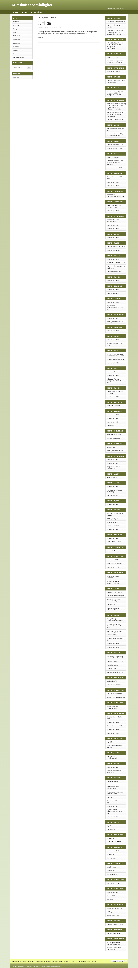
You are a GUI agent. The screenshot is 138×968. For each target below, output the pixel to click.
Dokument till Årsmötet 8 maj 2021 (115, 514)
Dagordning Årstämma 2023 (116, 263)
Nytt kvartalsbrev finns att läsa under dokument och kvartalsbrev (115, 114)
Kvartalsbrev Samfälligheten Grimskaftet (116, 195)
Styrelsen (16, 22)
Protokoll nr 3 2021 (113, 529)
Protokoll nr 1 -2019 (113, 851)
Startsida (15, 12)
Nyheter (24, 12)
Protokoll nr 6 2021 (113, 463)
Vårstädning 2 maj (112, 665)
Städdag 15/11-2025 (113, 57)
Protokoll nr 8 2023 (113, 182)
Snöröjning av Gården (114, 933)
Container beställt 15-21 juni (116, 247)
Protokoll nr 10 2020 (113, 560)
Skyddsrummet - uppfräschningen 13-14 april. (114, 811)
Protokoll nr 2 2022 (113, 375)
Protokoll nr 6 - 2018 (113, 871)
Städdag (109, 912)
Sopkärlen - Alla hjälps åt (115, 120)
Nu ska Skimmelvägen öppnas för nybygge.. (114, 943)
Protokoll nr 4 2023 (113, 228)
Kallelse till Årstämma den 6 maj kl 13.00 (116, 267)
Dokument (16, 39)
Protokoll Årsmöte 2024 (114, 148)
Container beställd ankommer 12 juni (113, 609)
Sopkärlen (110, 742)
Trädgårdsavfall (112, 681)
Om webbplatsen (36, 12)
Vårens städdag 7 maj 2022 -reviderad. (115, 392)
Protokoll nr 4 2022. (113, 340)
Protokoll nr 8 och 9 (113, 567)
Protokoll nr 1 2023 (113, 281)
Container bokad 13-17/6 (115, 145)
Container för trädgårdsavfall (112, 757)
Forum (15, 32)
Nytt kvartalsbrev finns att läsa (115, 129)
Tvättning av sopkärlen (114, 908)
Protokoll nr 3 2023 (113, 238)
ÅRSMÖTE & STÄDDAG (114, 842)
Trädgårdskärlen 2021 (114, 542)
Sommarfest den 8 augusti (115, 596)
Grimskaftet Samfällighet (32, 5)
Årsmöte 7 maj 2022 (113, 397)
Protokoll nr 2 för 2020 (114, 685)
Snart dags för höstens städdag (114, 746)
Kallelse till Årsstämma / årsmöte (114, 26)
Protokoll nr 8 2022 (113, 289)
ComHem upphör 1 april (114, 694)
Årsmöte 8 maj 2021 (113, 526)
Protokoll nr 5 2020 (113, 643)
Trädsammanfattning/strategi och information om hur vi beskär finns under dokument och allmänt (116, 106)
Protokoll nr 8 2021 (113, 422)
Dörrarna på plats (112, 874)
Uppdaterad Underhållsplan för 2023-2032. (115, 307)
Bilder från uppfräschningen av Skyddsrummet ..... (113, 786)
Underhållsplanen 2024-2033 (114, 177)
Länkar (15, 50)
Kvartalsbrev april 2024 (114, 168)
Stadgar (15, 29)
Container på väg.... (113, 495)
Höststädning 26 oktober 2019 (115, 718)
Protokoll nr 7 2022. (113, 302)
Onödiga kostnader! (113, 438)
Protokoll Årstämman (113, 250)
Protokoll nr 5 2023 (113, 225)
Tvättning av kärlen (113, 915)
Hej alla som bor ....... (113, 867)
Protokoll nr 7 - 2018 (113, 854)
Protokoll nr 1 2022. (113, 415)
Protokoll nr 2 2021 (113, 538)
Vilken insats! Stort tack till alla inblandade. (115, 793)
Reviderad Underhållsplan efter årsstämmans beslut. (115, 355)
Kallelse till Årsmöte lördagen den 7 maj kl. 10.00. (114, 381)
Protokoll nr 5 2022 (113, 331)
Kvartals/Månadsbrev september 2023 (114, 220)
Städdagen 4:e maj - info (114, 157)
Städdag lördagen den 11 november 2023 (115, 206)
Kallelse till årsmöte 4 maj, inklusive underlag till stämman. (115, 162)
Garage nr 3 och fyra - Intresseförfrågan (114, 600)
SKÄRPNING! (111, 896)
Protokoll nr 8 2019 (113, 722)
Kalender (16, 77)
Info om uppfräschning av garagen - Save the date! (115, 657)
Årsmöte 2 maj (111, 668)
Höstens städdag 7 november (113, 577)
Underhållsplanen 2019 (114, 726)
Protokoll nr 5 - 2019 (113, 767)
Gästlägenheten (112, 477)
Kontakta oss (17, 54)
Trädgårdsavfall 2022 (113, 406)
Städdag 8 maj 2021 (113, 519)
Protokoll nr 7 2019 (113, 729)
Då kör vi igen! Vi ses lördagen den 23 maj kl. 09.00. (114, 626)
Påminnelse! (111, 829)
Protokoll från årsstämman (115, 359)
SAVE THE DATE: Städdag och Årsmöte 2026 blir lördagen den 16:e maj (115, 32)
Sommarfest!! (111, 605)
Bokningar (16, 43)
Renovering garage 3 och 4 (115, 592)
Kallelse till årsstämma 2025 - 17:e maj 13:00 (116, 81)
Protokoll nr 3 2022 (113, 363)
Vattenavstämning (113, 293)
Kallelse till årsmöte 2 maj (115, 661)
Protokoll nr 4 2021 (113, 504)
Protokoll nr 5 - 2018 (113, 892)
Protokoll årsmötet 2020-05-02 (115, 639)
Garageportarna (112, 447)
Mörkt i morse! (111, 858)
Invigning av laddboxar (114, 71)
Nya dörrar (110, 899)
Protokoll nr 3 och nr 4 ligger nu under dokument (116, 135)
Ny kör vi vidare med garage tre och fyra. (113, 582)
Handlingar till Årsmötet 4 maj (115, 802)
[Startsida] (39, 18)
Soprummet (110, 425)
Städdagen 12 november (115, 322)
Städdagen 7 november (114, 563)
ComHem (110, 797)
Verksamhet (17, 25)
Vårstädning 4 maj (112, 781)
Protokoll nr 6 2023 (113, 211)
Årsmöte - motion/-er (113, 522)
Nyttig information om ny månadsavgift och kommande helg (115, 633)
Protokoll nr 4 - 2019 (113, 806)
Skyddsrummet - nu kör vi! (115, 826)
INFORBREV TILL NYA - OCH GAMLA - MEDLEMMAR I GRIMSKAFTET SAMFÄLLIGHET (115, 45)
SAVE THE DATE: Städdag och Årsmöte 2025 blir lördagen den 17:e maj (115, 93)
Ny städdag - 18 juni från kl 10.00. (115, 344)
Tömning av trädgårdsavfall (116, 697)
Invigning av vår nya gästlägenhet (113, 467)
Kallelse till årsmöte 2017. (115, 924)
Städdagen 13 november (115, 451)
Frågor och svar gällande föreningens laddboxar (115, 61)
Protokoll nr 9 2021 (113, 418)
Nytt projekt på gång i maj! (115, 672)
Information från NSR (113, 883)
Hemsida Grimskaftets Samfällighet (114, 948)
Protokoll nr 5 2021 (113, 486)
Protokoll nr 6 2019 (113, 733)
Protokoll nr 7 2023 (113, 186)
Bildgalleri (16, 36)
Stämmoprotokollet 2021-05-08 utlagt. (115, 491)
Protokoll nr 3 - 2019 (113, 817)
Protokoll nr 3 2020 (113, 647)
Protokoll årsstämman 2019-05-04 (114, 771)
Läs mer (121, 961)
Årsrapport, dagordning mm (116, 22)
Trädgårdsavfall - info (114, 434)
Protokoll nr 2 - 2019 (113, 838)
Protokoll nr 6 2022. (113, 318)
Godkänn (114, 961)
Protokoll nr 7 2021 (113, 460)
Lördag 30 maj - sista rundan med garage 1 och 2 (116, 620)
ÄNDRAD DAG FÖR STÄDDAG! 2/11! (112, 707)
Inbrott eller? (111, 551)
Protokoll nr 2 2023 (113, 259)
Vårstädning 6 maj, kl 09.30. (115, 272)
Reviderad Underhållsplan (115, 372)
